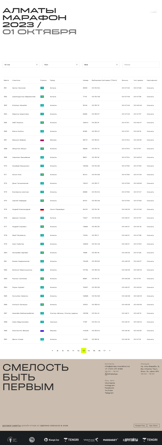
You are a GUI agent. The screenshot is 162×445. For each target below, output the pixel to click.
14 (89, 351)
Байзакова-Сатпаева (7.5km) (104, 80)
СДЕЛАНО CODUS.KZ (50, 426)
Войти (157, 2)
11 (73, 351)
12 (78, 351)
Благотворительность (64, 2)
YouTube (109, 390)
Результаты (46, 2)
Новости (80, 2)
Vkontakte (110, 383)
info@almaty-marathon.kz (117, 366)
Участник (16, 80)
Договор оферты (11, 426)
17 (104, 351)
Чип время (138, 80)
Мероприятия (32, 2)
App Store (153, 425)
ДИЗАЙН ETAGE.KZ (30, 426)
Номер (85, 80)
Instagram (110, 385)
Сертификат (152, 80)
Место (6, 80)
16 (99, 351)
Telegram (109, 393)
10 (68, 351)
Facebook (109, 388)
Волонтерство (92, 2)
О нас (103, 2)
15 (94, 351)
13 (84, 351)
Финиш (125, 80)
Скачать (150, 88)
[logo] (10, 2)
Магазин (136, 2)
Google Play (140, 425)
